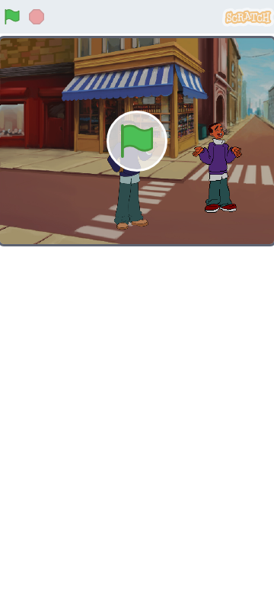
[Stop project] (36, 17)
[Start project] (12, 17)
